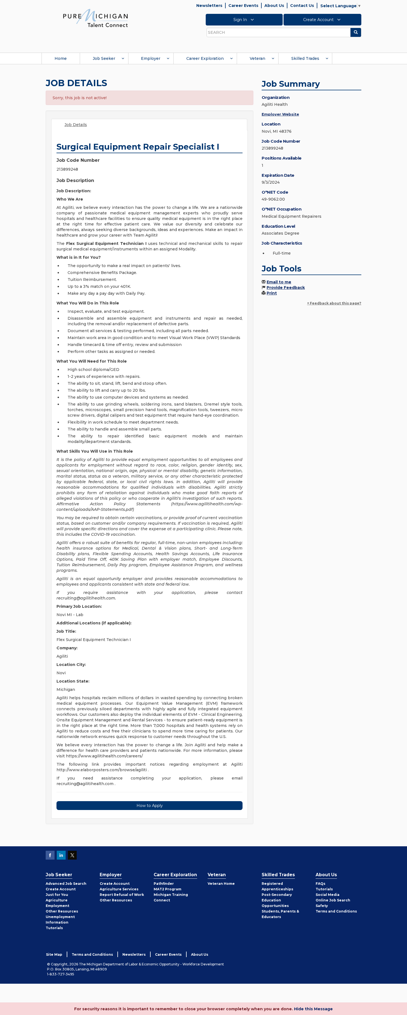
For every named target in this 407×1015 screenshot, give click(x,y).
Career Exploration (205, 58)
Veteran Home (221, 883)
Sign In (240, 19)
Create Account (319, 19)
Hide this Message (313, 1008)
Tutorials (54, 928)
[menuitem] (61, 58)
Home (61, 58)
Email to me (279, 282)
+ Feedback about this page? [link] (334, 303)
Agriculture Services (119, 889)
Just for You (57, 895)
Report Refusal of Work (122, 895)
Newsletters (209, 5)
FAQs (320, 883)
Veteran (257, 58)
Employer (150, 58)
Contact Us (302, 5)
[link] (95, 17)
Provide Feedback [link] (286, 287)
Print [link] (272, 293)
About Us (274, 5)
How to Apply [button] (149, 805)
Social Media (327, 895)
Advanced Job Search (66, 883)
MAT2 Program (167, 889)
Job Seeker (104, 58)
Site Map (54, 954)
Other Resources (62, 911)
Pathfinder (164, 883)
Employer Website (280, 114)
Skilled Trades (305, 58)
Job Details (76, 124)
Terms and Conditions (336, 911)
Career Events (243, 5)
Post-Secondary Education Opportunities (277, 900)
